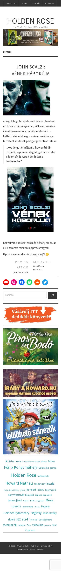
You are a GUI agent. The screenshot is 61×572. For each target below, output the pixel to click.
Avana (18, 461)
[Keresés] (52, 295)
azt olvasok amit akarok (31, 461)
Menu (7, 52)
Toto (29, 525)
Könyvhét (29, 495)
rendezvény (50, 513)
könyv (40, 489)
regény (36, 512)
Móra (49, 500)
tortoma (21, 525)
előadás (44, 461)
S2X (18, 519)
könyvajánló (50, 490)
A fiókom (49, 3)
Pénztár (36, 3)
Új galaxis (30, 530)
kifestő (22, 490)
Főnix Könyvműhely (20, 467)
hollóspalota (43, 476)
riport (11, 519)
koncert (31, 489)
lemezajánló (15, 500)
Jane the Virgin (20, 272)
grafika (53, 468)
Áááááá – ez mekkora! (38, 268)
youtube (48, 525)
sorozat (33, 519)
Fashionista (24, 549)
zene (54, 525)
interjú (51, 483)
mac (32, 500)
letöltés (26, 501)
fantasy (51, 461)
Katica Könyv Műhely (11, 490)
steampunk (10, 525)
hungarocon (39, 483)
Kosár (24, 3)
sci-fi (25, 519)
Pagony (45, 506)
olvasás (37, 507)
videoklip (37, 525)
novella (16, 506)
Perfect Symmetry (16, 513)
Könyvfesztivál (16, 494)
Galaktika (44, 467)
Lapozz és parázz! (43, 495)
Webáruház (11, 3)
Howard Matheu (19, 483)
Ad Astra (10, 461)
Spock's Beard (45, 519)
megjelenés (40, 501)
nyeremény (28, 506)
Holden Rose (30, 21)
